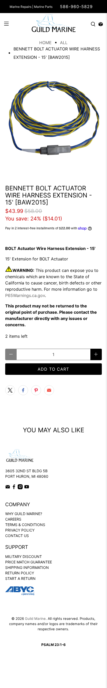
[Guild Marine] (53, 24)
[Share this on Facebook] (23, 390)
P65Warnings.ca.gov (25, 295)
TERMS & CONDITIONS (25, 524)
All (64, 42)
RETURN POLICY (19, 573)
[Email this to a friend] (49, 390)
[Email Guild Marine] (7, 488)
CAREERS (13, 519)
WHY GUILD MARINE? (23, 513)
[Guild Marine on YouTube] (26, 488)
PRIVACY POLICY (20, 530)
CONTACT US (17, 535)
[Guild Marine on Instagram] (20, 488)
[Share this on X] (10, 390)
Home (45, 42)
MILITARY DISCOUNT (23, 556)
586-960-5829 (76, 6)
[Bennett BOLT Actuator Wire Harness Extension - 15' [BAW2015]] (53, 120)
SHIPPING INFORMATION (27, 567)
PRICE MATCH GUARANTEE (28, 562)
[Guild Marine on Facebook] (13, 488)
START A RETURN (20, 578)
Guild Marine (35, 618)
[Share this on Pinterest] (36, 390)
